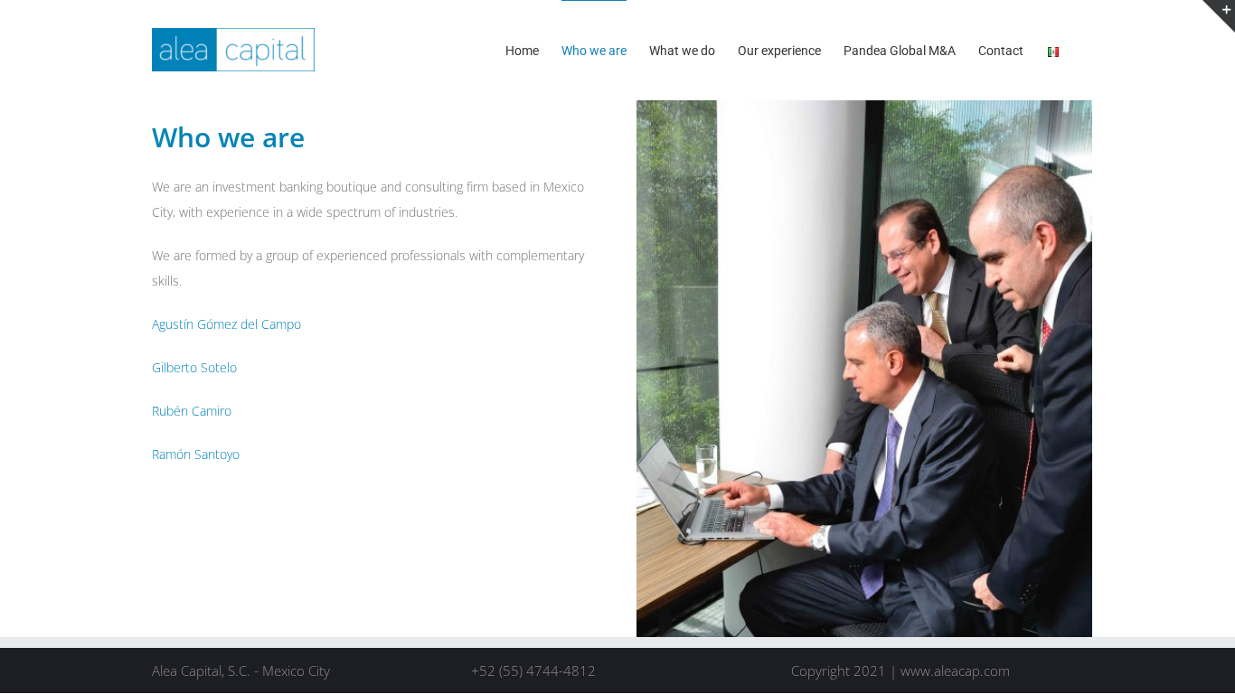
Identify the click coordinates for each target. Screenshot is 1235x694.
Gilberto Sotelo (194, 367)
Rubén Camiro (191, 410)
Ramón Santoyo (196, 454)
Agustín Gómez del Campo (226, 324)
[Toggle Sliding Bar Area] (1218, 16)
